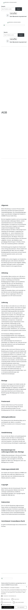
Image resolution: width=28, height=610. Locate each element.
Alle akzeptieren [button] (8, 607)
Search (3, 6)
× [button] (26, 586)
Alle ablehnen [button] (20, 607)
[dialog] (14, 597)
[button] (14, 604)
